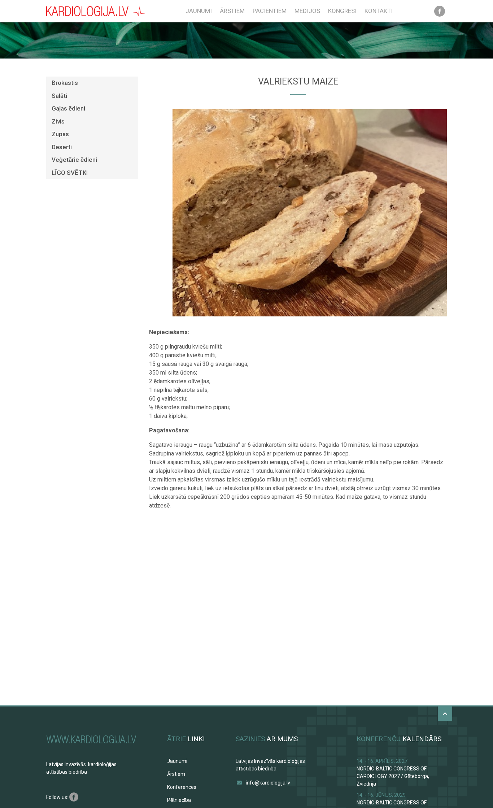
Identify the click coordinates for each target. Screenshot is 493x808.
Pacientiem (270, 10)
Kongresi (342, 10)
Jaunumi (199, 10)
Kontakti (379, 10)
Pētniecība (179, 800)
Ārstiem (232, 10)
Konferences (181, 787)
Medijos (307, 10)
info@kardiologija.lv (268, 783)
